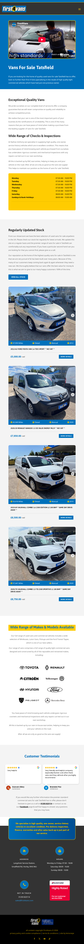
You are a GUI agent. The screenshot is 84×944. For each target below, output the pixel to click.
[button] (72, 315)
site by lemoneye (67, 933)
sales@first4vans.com (24, 900)
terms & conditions (50, 933)
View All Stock (18, 277)
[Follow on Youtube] (44, 938)
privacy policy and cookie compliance (25, 933)
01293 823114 (46, 803)
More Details (66, 357)
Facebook (24, 807)
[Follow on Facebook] (34, 938)
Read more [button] (49, 781)
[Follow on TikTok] (49, 938)
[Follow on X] (39, 938)
